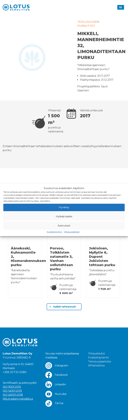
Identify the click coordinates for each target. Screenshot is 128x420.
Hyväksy (64, 207)
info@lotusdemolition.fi (18, 376)
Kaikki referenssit (64, 306)
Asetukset (64, 225)
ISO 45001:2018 (13, 394)
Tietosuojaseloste (72, 231)
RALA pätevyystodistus (18, 398)
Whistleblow (96, 365)
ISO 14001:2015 (12, 390)
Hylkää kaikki (64, 216)
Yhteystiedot (96, 353)
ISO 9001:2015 (12, 386)
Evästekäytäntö (54, 231)
